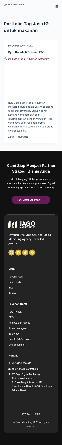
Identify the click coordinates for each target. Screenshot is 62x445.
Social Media (26, 46)
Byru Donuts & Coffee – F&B (26, 52)
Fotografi (13, 46)
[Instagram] (11, 253)
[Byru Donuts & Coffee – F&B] (31, 77)
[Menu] (57, 6)
